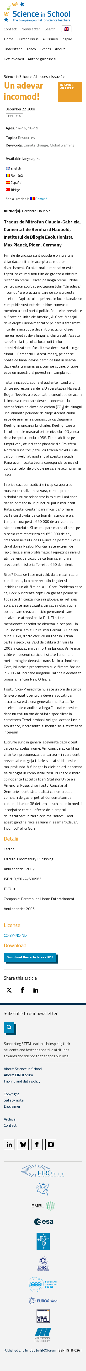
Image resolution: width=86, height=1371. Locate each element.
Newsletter (31, 29)
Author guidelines (42, 59)
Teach (31, 49)
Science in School (16, 76)
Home (9, 39)
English (15, 168)
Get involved (14, 59)
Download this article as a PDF (30, 957)
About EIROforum (18, 1075)
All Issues (50, 39)
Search (50, 29)
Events (45, 49)
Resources (26, 137)
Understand (13, 49)
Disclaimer (12, 1106)
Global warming (62, 145)
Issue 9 (56, 76)
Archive (10, 1119)
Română (16, 175)
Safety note (14, 1100)
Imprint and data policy (22, 1081)
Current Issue (28, 39)
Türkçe (15, 189)
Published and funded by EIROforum (30, 1350)
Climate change (36, 145)
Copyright (11, 1094)
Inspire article (67, 86)
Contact (10, 29)
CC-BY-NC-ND (15, 935)
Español (16, 182)
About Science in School (23, 1069)
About (60, 49)
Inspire (67, 39)
